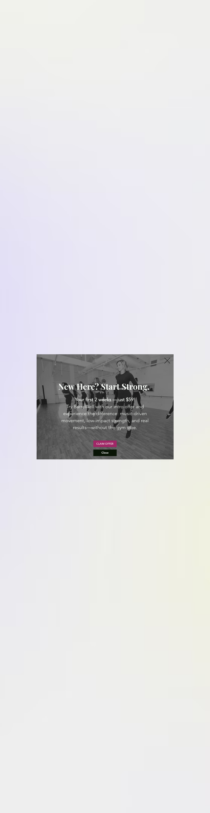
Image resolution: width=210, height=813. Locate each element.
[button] (167, 360)
